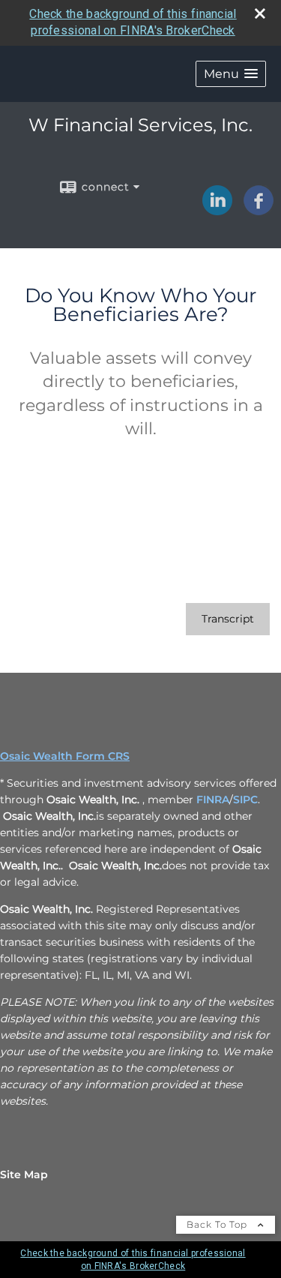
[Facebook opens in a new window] (259, 210)
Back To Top (218, 1224)
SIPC (245, 799)
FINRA (212, 799)
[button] (231, 74)
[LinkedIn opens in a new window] (217, 210)
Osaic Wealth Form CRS (65, 756)
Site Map (24, 1174)
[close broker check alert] (260, 14)
